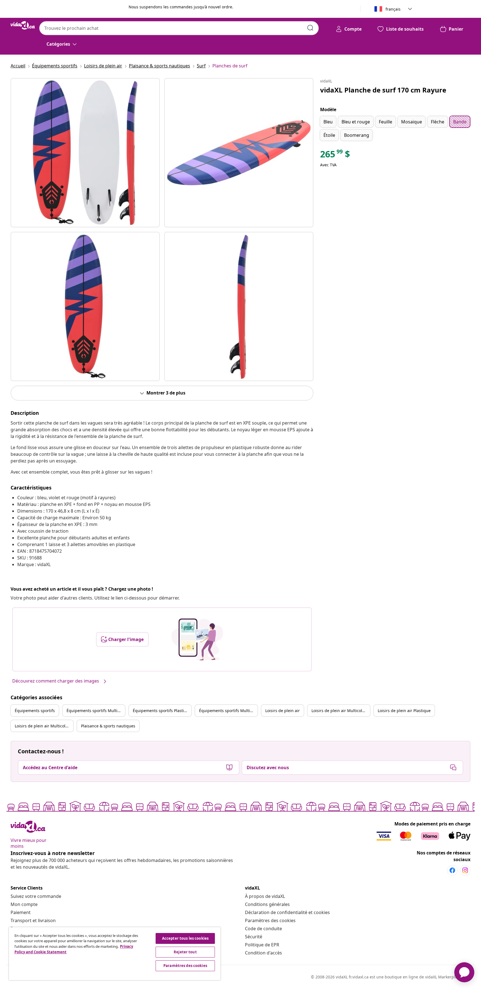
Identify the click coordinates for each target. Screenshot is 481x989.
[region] (114, 953)
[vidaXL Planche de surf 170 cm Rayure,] (85, 153)
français (393, 9)
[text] (335, 155)
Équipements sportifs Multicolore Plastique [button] (228, 710)
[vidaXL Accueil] (23, 25)
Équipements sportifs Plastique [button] (162, 710)
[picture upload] (197, 639)
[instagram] (465, 870)
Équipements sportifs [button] (35, 710)
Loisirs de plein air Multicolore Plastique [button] (44, 726)
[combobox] (179, 28)
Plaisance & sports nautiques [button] (108, 726)
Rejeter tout (185, 951)
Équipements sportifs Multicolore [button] (96, 710)
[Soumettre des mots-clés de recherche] (310, 27)
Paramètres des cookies (270, 920)
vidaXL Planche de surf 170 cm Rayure (383, 89)
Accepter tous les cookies (185, 938)
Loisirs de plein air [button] (282, 710)
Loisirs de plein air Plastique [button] (404, 710)
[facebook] (452, 870)
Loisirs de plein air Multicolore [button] (339, 710)
